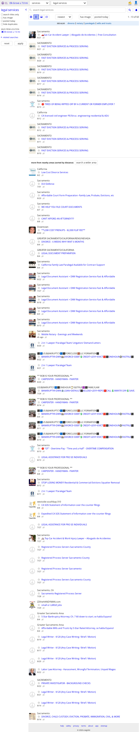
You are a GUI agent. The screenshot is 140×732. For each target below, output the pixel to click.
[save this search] (136, 10)
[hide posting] (44, 38)
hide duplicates (10, 24)
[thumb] (36, 17)
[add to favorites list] (38, 34)
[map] (46, 17)
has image (8, 17)
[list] (31, 17)
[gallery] (41, 17)
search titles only (11, 14)
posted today (9, 21)
